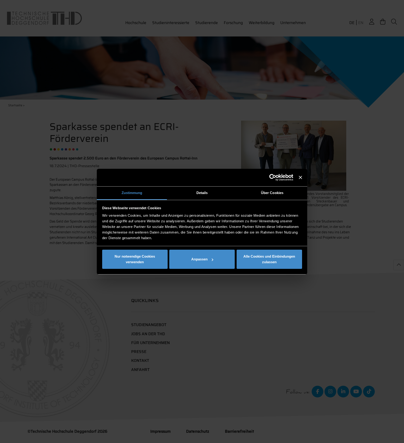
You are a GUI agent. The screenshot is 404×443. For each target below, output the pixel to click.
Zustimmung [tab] (132, 193)
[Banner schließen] (300, 177)
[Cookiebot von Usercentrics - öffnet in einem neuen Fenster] (272, 177)
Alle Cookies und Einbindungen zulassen (269, 259)
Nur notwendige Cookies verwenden (135, 259)
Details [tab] (202, 193)
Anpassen (199, 259)
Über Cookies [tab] (272, 193)
